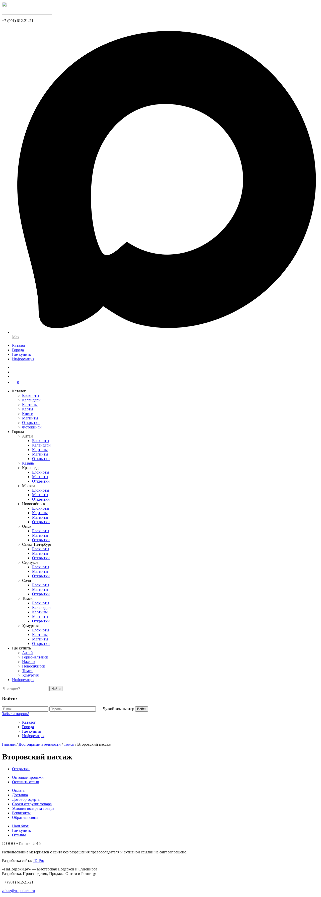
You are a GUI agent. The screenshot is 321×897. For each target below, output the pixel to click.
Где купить (21, 354)
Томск (27, 670)
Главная (9, 744)
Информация (23, 359)
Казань (28, 463)
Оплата (18, 790)
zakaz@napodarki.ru (18, 890)
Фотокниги (32, 427)
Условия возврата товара (33, 808)
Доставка (20, 795)
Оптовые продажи (28, 777)
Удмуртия (30, 675)
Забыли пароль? (15, 714)
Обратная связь (25, 817)
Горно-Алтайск (35, 657)
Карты (27, 409)
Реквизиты (21, 813)
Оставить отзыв (25, 782)
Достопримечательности (40, 744)
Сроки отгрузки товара (32, 804)
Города (18, 350)
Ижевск (28, 661)
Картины (30, 404)
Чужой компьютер (118, 709)
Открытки (31, 422)
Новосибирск (33, 666)
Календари (31, 400)
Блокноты (30, 395)
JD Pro (38, 860)
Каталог (19, 345)
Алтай (27, 652)
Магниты (30, 418)
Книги (27, 413)
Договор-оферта (26, 799)
